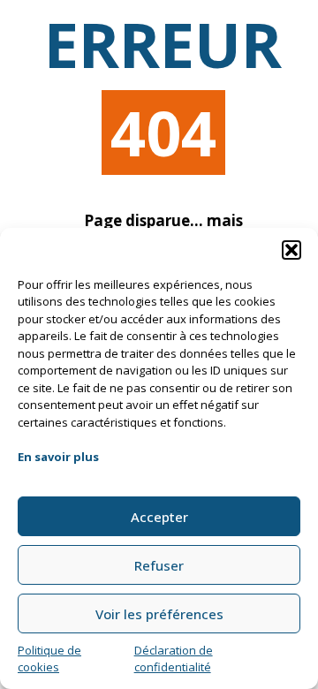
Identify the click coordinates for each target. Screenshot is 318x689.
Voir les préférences (159, 614)
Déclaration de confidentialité (173, 658)
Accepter (159, 517)
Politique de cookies (49, 658)
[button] (291, 250)
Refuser (159, 565)
